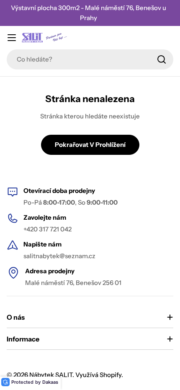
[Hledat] (162, 59)
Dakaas (50, 382)
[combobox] (90, 59)
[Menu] (12, 38)
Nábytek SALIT (50, 375)
